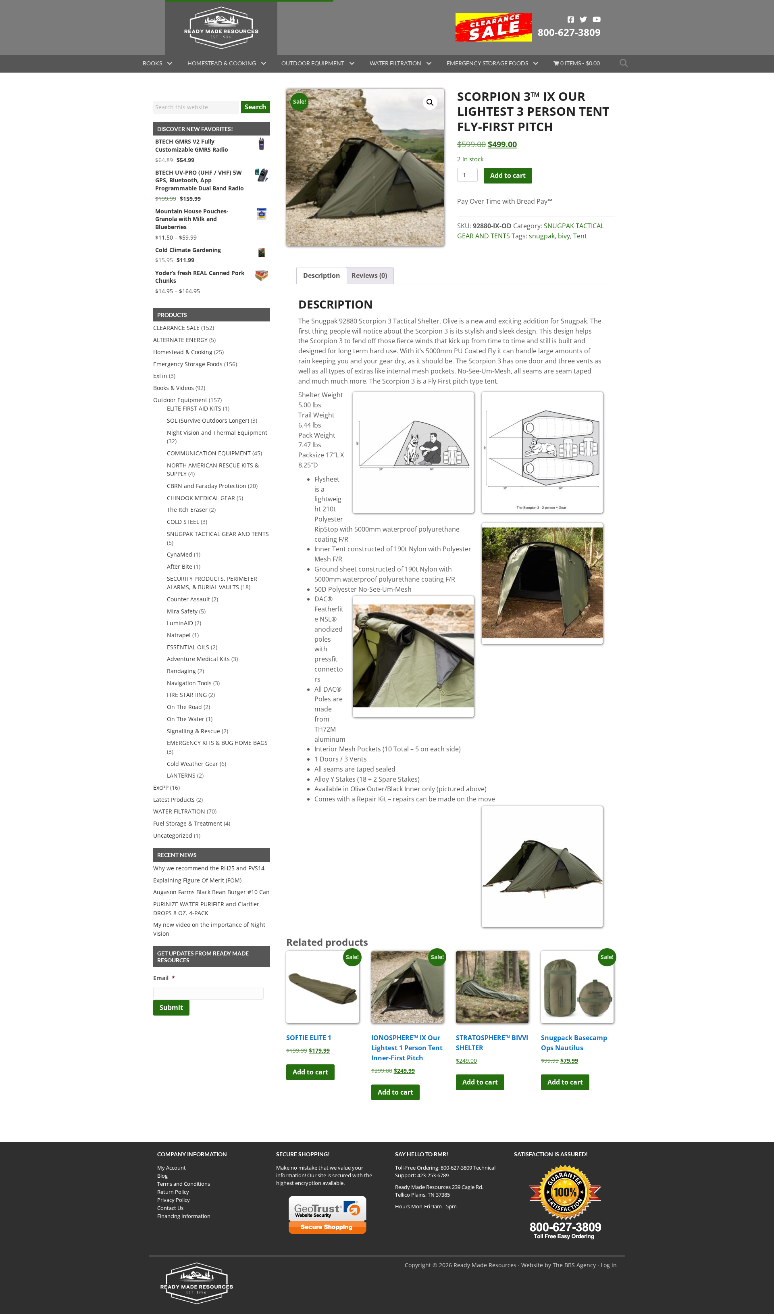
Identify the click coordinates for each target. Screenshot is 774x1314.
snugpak (542, 236)
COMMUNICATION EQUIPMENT (209, 453)
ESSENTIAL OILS (188, 647)
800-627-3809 (569, 32)
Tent (580, 236)
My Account (171, 1167)
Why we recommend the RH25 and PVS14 (208, 868)
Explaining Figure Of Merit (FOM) (197, 880)
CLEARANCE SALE (176, 328)
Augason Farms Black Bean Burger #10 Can (211, 892)
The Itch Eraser (187, 509)
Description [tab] (321, 275)
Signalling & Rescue (193, 731)
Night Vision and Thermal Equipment (217, 432)
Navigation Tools (189, 683)
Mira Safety (182, 611)
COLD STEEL (183, 522)
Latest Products (174, 799)
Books (152, 63)
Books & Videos (173, 388)
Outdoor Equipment (312, 63)
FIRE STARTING (187, 695)
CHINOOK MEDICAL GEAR (201, 498)
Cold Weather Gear (192, 764)
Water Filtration (395, 63)
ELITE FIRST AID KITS (194, 408)
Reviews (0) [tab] (369, 275)
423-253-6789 (433, 1175)
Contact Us (170, 1208)
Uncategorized (172, 835)
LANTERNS (181, 775)
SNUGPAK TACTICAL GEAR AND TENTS (218, 534)
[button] (169, 63)
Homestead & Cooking (221, 63)
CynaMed (179, 554)
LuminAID (180, 623)
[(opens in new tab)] (494, 26)
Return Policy (173, 1191)
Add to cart (508, 175)
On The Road (184, 707)
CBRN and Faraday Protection (206, 486)
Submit (171, 1007)
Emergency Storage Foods (487, 63)
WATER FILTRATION (179, 811)
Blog (162, 1175)
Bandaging (181, 671)
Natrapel (179, 635)
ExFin (160, 376)
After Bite (179, 566)
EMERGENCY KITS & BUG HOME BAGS (217, 743)
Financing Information (183, 1216)
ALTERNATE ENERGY (180, 340)
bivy (564, 236)
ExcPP (161, 787)
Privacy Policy (173, 1199)
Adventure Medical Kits (198, 659)
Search (255, 106)
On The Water (185, 719)
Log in (609, 1265)
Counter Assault (188, 599)
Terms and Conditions (183, 1183)
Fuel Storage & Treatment (187, 823)
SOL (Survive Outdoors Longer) (208, 420)
